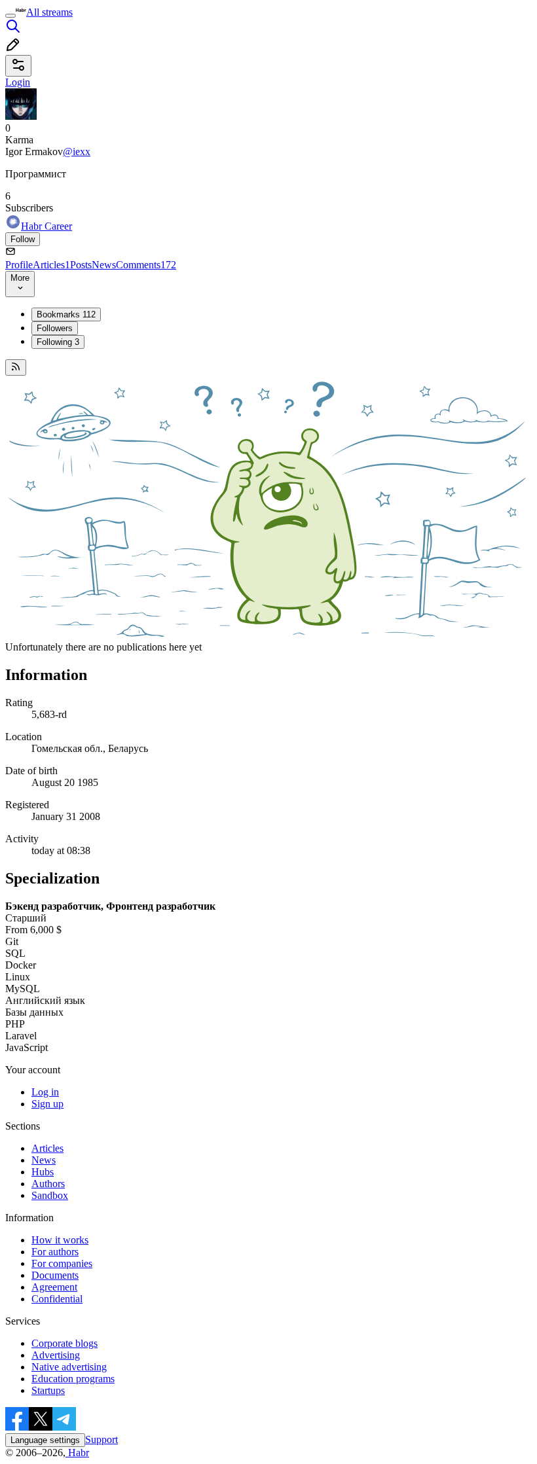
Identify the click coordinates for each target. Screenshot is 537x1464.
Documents (55, 1275)
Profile (19, 264)
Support (101, 1439)
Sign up (47, 1103)
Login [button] (17, 82)
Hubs (42, 1171)
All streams (49, 12)
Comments (146, 264)
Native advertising (69, 1366)
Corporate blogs (64, 1343)
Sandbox (49, 1195)
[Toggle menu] (10, 16)
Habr (77, 1452)
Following (58, 342)
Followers (55, 328)
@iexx (76, 151)
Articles (51, 264)
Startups (48, 1390)
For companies (61, 1263)
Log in (45, 1092)
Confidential (57, 1298)
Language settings (45, 1440)
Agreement (54, 1287)
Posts (81, 264)
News (104, 264)
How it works (59, 1239)
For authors (55, 1251)
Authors (48, 1183)
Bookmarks (66, 314)
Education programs (73, 1378)
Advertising (55, 1355)
